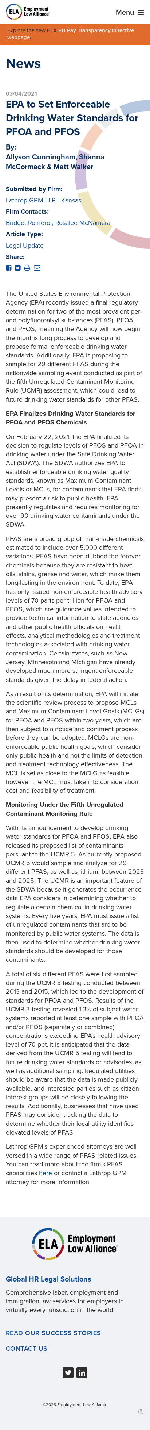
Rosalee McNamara (82, 223)
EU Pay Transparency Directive (96, 30)
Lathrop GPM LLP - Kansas (43, 200)
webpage (18, 37)
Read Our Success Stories (53, 1333)
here (45, 1173)
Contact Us (26, 1349)
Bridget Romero (28, 223)
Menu (126, 12)
